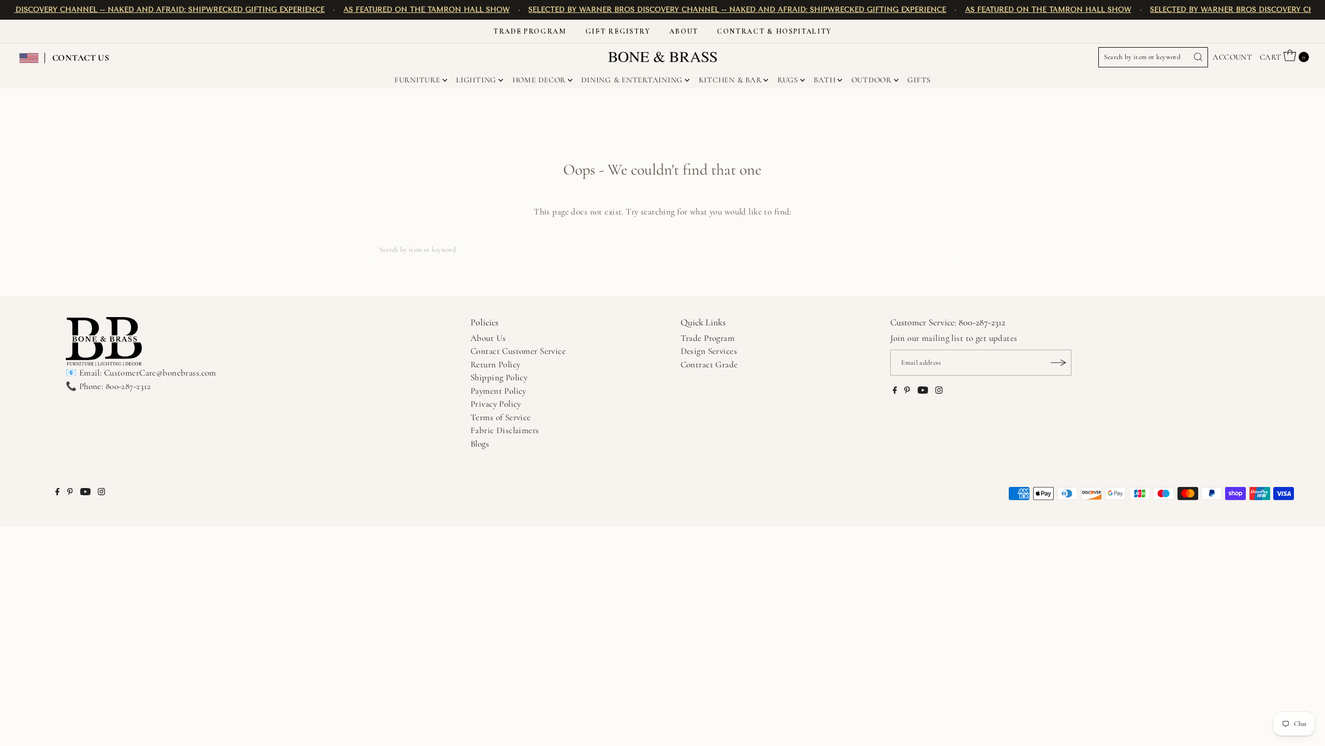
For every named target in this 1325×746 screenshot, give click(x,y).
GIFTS (919, 79)
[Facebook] (895, 391)
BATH (824, 79)
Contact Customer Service (518, 351)
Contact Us (80, 57)
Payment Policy (498, 390)
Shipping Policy (498, 377)
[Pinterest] (907, 391)
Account (1232, 57)
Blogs (479, 443)
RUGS (787, 79)
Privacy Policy (495, 403)
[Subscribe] (1058, 363)
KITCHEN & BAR (730, 79)
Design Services (709, 351)
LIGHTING (476, 79)
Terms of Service (500, 417)
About (683, 31)
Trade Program (530, 31)
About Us (488, 338)
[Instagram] (939, 391)
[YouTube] (923, 391)
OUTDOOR (871, 79)
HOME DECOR (539, 79)
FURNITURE (417, 79)
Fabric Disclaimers (504, 430)
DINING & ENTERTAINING (632, 79)
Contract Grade (709, 364)
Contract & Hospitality (774, 31)
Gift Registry (618, 31)
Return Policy (495, 364)
